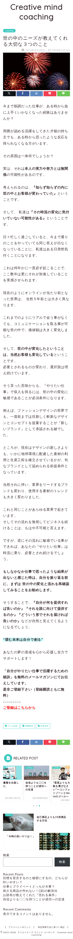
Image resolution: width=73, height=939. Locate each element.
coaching (9, 31)
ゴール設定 (12, 726)
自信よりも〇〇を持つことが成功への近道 (34, 899)
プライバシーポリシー (20, 927)
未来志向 (44, 726)
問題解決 (28, 726)
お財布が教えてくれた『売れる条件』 (30, 895)
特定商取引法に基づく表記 (51, 927)
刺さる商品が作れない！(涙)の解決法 (30, 890)
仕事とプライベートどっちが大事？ (29, 886)
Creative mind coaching (36, 11)
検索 (6, 855)
